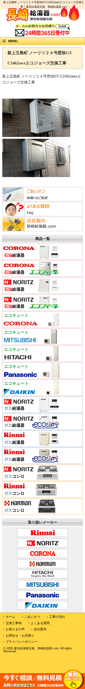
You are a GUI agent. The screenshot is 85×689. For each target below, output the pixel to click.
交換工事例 (14, 623)
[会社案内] (30, 230)
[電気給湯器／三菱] (31, 343)
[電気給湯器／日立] (31, 360)
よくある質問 (40, 623)
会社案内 (40, 629)
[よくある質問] (30, 215)
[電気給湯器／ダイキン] (31, 394)
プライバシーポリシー (21, 641)
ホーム (10, 616)
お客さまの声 (15, 629)
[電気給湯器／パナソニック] (31, 377)
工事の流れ (57, 616)
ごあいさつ (32, 616)
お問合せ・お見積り (20, 635)
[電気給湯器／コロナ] (31, 326)
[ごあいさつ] (30, 200)
